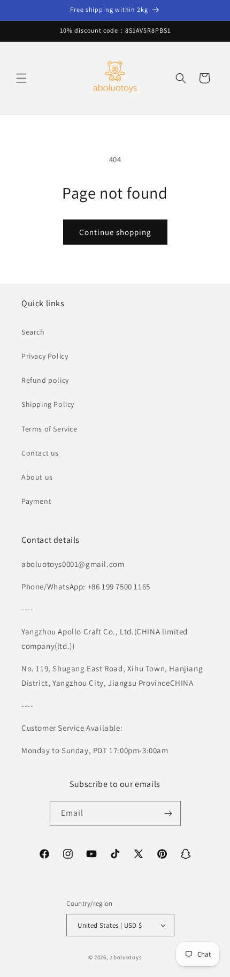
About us (37, 477)
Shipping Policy (47, 404)
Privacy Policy (44, 356)
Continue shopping (115, 232)
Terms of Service (49, 429)
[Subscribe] (168, 813)
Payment (36, 501)
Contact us (40, 453)
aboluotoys (126, 957)
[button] (21, 78)
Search (33, 332)
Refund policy (45, 380)
